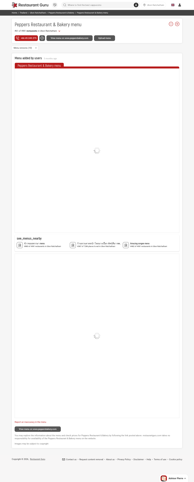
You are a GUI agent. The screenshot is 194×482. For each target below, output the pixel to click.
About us (110, 459)
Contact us (71, 459)
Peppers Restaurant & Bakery (42, 24)
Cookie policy (175, 459)
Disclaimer (138, 459)
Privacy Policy (124, 459)
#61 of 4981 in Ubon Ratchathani (36, 31)
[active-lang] (173, 5)
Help (149, 459)
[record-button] (136, 5)
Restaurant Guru (37, 459)
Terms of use (160, 459)
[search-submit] (64, 5)
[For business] (55, 5)
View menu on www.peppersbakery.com (69, 38)
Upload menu (104, 38)
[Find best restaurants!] (30, 5)
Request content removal (91, 459)
